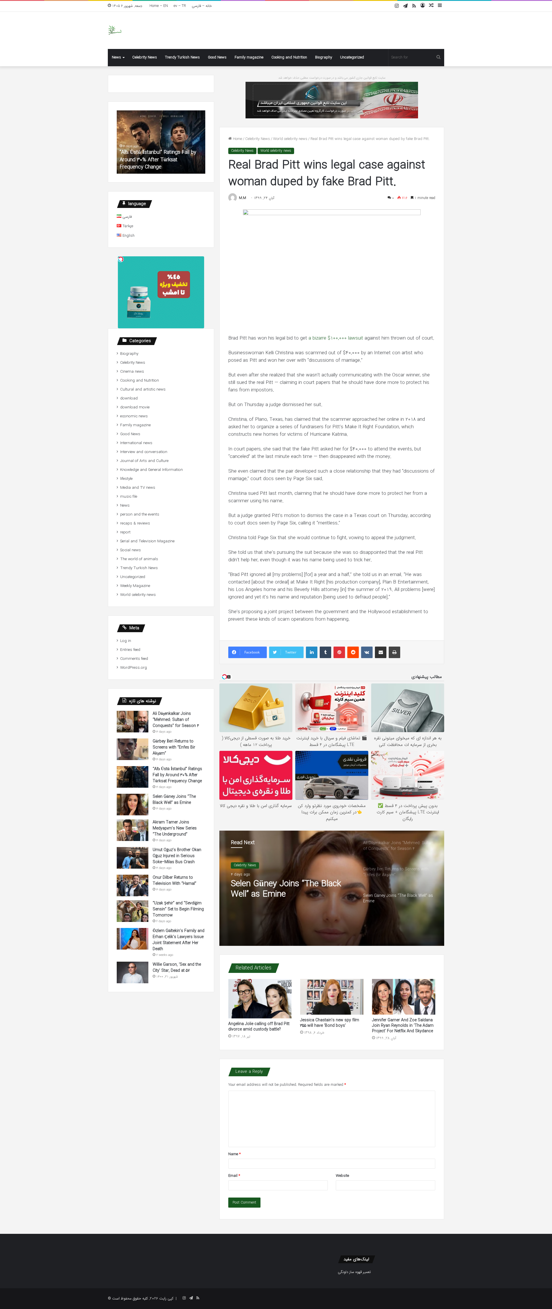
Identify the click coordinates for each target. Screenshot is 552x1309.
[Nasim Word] (115, 30)
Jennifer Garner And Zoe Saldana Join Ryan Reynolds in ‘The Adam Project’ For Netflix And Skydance (403, 1025)
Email (234, 1176)
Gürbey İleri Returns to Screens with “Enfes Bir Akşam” (174, 747)
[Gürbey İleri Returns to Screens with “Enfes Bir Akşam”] (132, 749)
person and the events (139, 515)
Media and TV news (137, 488)
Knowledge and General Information (151, 470)
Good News (217, 57)
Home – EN (159, 6)
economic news (134, 416)
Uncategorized (352, 57)
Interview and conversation (143, 452)
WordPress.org (133, 668)
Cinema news (132, 372)
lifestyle (126, 479)
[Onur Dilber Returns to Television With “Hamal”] (132, 885)
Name (234, 1154)
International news (136, 443)
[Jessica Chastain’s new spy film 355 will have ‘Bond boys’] (331, 997)
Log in (125, 641)
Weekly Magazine (135, 586)
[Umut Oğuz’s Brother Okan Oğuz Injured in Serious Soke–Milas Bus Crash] (132, 858)
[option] (331, 888)
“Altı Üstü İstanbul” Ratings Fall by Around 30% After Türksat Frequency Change (158, 159)
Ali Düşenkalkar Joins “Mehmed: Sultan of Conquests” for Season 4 (176, 720)
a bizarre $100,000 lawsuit (335, 338)
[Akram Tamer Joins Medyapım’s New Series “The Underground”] (132, 830)
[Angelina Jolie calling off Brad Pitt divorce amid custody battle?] (260, 999)
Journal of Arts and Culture (144, 461)
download (129, 398)
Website (342, 1176)
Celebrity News (144, 57)
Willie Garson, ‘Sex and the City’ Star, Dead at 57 (177, 967)
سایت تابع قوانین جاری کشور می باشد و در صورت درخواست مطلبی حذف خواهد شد (332, 77)
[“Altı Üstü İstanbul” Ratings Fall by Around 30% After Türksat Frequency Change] (132, 777)
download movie (135, 407)
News (116, 57)
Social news (130, 550)
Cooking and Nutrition (289, 57)
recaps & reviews (135, 523)
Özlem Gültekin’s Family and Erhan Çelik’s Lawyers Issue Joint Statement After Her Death (178, 940)
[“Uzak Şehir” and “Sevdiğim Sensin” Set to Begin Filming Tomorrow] (132, 911)
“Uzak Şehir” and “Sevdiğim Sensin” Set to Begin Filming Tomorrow (178, 909)
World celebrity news (290, 139)
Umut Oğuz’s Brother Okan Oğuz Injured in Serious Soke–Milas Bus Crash (177, 856)
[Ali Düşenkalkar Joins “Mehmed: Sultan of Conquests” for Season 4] (132, 721)
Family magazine (249, 57)
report (125, 532)
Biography (323, 57)
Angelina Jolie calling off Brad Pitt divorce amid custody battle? (259, 1027)
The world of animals (139, 559)
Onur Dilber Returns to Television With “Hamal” (174, 880)
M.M (242, 198)
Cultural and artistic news (143, 390)
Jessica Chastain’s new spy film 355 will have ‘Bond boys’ (329, 1023)
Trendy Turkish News (182, 57)
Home (237, 139)
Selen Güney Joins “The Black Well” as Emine (286, 889)
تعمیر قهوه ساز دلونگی (354, 1272)
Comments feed (134, 659)
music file (128, 497)
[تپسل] (121, 259)
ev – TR (180, 6)
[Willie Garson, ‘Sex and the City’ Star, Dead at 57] (132, 972)
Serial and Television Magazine (147, 541)
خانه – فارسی (202, 6)
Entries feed (130, 650)
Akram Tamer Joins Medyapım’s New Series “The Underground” (175, 828)
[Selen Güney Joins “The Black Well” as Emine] (132, 804)
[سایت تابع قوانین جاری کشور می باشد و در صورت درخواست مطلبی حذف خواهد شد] (332, 100)
